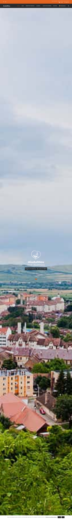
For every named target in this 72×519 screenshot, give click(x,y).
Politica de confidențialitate (51, 517)
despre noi (67, 2)
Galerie (38, 5)
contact (61, 2)
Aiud (23, 5)
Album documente (47, 5)
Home (18, 5)
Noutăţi (55, 5)
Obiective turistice (30, 5)
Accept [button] (59, 517)
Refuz (63, 517)
